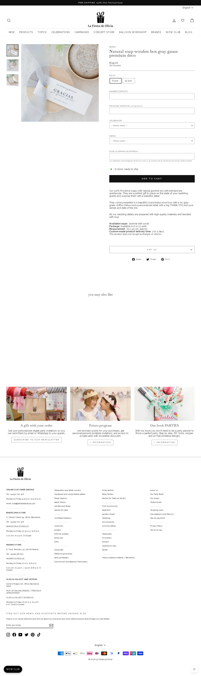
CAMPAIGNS (82, 32)
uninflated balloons (62, 518)
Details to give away (63, 554)
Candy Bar (58, 550)
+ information (100, 442)
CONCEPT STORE (104, 32)
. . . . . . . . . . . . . (61, 522)
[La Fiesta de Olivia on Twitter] (26, 635)
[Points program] (100, 404)
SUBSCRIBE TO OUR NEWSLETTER (36, 440)
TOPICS (42, 32)
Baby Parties (107, 494)
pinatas (57, 530)
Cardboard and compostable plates (69, 494)
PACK (112, 76)
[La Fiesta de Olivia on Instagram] (8, 635)
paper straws (60, 502)
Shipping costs (156, 510)
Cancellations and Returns (162, 514)
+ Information (164, 442)
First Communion (110, 506)
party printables (61, 558)
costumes (58, 526)
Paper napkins (60, 498)
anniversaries (108, 522)
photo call (58, 538)
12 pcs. (128, 80)
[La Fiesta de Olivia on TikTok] (39, 635)
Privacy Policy (156, 526)
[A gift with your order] (36, 404)
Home (112, 47)
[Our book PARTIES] (164, 404)
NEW (12, 32)
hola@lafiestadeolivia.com (23, 503)
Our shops (154, 498)
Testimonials (156, 502)
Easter (105, 550)
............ (57, 514)
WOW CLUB (173, 32)
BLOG (188, 32)
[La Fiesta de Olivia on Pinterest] (33, 635)
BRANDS (156, 32)
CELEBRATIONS (60, 32)
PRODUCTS (26, 32)
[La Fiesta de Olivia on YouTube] (20, 635)
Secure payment (157, 518)
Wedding (106, 518)
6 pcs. (115, 80)
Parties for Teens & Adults (113, 498)
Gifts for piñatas (61, 534)
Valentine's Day (109, 546)
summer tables (109, 526)
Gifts (56, 542)
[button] (9, 308)
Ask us (152, 249)
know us (154, 490)
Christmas (106, 538)
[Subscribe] (51, 625)
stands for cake (61, 510)
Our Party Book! (157, 494)
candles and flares (62, 506)
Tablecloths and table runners (67, 490)
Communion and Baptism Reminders (70, 562)
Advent (105, 542)
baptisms (106, 510)
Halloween (107, 534)
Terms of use (156, 530)
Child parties (108, 490)
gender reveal (108, 514)
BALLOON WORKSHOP (132, 32)
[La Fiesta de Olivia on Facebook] (14, 635)
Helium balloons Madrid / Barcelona (118, 558)
